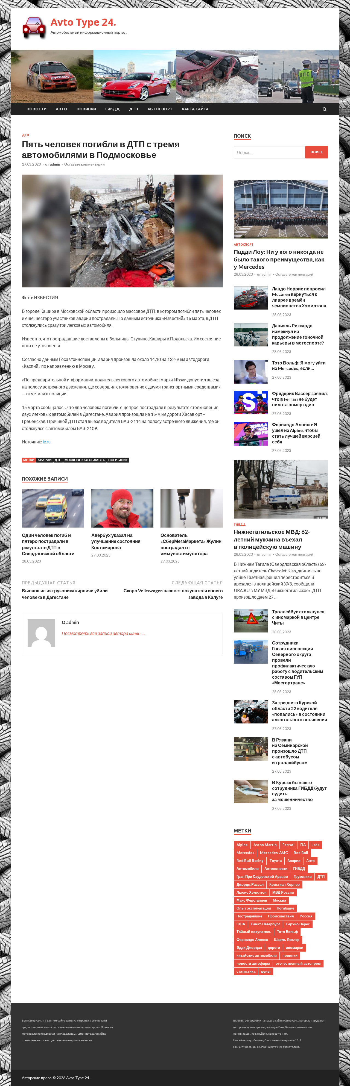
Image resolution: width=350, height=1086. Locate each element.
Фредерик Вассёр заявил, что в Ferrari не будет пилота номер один (300, 399)
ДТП (133, 109)
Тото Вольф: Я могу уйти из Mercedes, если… (299, 365)
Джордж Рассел (250, 884)
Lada (315, 845)
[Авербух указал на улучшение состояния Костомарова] (122, 528)
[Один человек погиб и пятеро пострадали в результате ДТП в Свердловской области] (53, 528)
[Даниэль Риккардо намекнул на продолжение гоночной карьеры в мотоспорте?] (251, 344)
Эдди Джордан (249, 947)
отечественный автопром (298, 963)
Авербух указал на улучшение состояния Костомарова (116, 541)
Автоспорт (160, 109)
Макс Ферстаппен (252, 900)
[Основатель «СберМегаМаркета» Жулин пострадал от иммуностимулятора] (192, 528)
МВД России (283, 892)
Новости (36, 109)
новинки (290, 955)
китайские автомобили (257, 955)
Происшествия (281, 916)
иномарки (294, 947)
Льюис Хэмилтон (252, 892)
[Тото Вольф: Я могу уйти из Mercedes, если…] (251, 381)
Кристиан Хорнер (284, 884)
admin (55, 164)
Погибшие (118, 460)
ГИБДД (112, 109)
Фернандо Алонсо (252, 939)
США (241, 924)
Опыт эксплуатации (254, 908)
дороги (274, 947)
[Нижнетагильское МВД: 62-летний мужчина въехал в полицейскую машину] (281, 519)
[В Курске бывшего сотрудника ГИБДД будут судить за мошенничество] (251, 801)
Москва (279, 900)
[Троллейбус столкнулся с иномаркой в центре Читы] (251, 630)
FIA (303, 845)
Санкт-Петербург (265, 924)
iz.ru (47, 441)
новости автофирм (253, 963)
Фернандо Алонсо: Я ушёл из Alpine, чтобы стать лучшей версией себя (296, 433)
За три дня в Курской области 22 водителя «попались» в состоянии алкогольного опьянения (299, 711)
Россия (306, 916)
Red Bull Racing (250, 860)
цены (265, 971)
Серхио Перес (298, 924)
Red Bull (301, 852)
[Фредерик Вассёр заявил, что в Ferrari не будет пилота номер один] (251, 412)
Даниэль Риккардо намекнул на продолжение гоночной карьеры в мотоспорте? (298, 334)
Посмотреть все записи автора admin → (103, 633)
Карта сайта (195, 109)
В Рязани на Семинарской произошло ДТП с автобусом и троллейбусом (290, 751)
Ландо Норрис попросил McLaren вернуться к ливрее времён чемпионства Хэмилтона (299, 297)
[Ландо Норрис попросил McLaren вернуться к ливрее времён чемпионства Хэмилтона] (251, 307)
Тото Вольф (287, 931)
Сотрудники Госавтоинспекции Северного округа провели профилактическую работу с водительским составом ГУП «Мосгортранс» (297, 662)
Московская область (85, 460)
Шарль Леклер (286, 939)
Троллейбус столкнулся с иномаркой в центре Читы (298, 617)
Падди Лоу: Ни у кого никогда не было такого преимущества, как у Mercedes (279, 259)
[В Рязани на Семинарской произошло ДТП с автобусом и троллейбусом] (251, 758)
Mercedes (245, 852)
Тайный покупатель (254, 931)
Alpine (242, 845)
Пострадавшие (249, 916)
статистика (246, 971)
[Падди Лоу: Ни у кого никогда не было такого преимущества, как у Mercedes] (281, 239)
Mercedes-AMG (274, 852)
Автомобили (248, 868)
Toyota (275, 860)
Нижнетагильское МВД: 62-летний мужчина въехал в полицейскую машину (272, 539)
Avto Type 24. (83, 22)
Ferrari (288, 845)
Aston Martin (265, 845)
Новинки (86, 109)
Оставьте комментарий (84, 164)
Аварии (44, 460)
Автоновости (275, 868)
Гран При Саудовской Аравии (262, 876)
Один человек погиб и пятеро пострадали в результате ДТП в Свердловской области (48, 544)
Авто (61, 109)
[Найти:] (281, 152)
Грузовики (303, 876)
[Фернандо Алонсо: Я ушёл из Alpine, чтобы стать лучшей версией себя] (251, 443)
